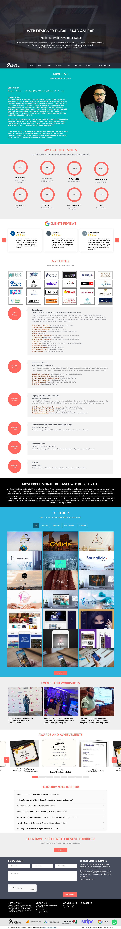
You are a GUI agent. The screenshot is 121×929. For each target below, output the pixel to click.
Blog (68, 65)
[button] (35, 777)
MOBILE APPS (56, 525)
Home (31, 65)
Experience (58, 65)
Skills (48, 65)
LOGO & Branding (69, 525)
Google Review (106, 922)
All (36, 525)
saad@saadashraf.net (42, 912)
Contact (88, 65)
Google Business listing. (49, 927)
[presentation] (4, 240)
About (40, 65)
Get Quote (60, 850)
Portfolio (78, 65)
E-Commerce (82, 525)
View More (60, 673)
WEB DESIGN (45, 525)
